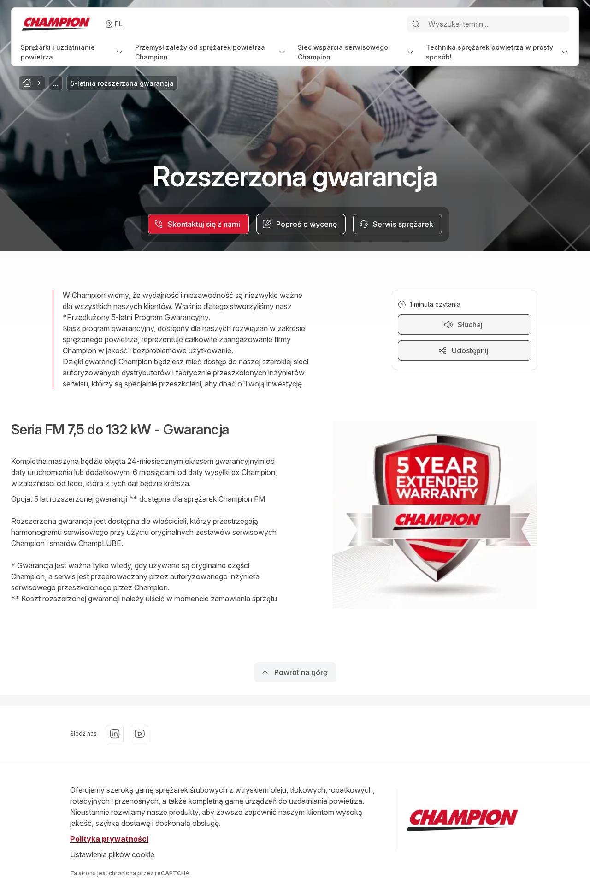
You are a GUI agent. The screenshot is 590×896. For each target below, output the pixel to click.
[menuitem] (72, 52)
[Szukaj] (415, 24)
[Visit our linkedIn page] (115, 733)
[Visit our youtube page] (139, 733)
